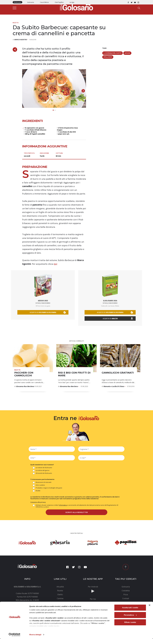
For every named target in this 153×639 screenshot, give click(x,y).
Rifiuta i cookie (130, 622)
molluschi (107, 57)
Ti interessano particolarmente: (42, 479)
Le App (72, 2)
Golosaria (30, 2)
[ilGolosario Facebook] (128, 2)
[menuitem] (60, 586)
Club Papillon (59, 2)
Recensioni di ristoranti (43, 482)
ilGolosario (17, 2)
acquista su (43, 312)
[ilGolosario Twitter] (132, 2)
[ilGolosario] (76, 7)
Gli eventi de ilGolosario (44, 473)
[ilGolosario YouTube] (135, 2)
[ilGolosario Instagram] (138, 2)
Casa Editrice (44, 2)
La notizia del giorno (42, 470)
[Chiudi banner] (149, 605)
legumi (127, 53)
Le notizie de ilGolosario (44, 468)
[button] (83, 90)
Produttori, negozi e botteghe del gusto (49, 488)
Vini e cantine (40, 485)
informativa (63, 505)
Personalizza (129, 615)
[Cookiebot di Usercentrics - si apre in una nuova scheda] (14, 634)
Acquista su (110, 319)
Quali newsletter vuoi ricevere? (42, 465)
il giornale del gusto (112, 53)
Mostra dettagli (35, 635)
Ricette (15, 23)
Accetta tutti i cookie (130, 608)
